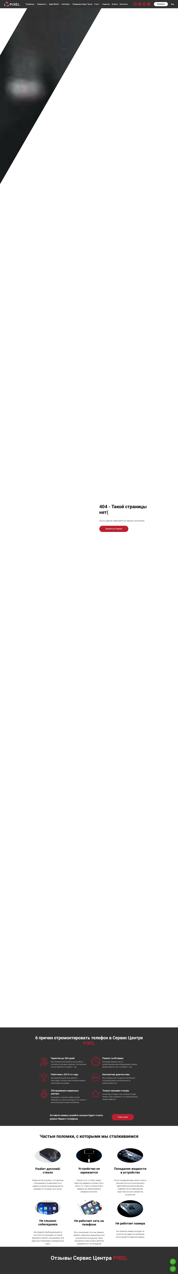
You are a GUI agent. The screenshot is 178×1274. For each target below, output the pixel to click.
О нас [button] (96, 4)
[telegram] (139, 4)
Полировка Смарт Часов (82, 4)
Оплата (115, 4)
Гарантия (106, 4)
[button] (123, 1117)
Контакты (124, 4)
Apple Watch (54, 4)
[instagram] (135, 4)
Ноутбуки (66, 4)
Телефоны (30, 4)
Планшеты (41, 4)
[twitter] (148, 4)
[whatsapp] (144, 4)
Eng (172, 4)
